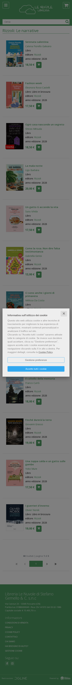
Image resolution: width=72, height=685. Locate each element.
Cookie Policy (46, 352)
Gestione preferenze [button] (36, 360)
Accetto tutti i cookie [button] (36, 368)
